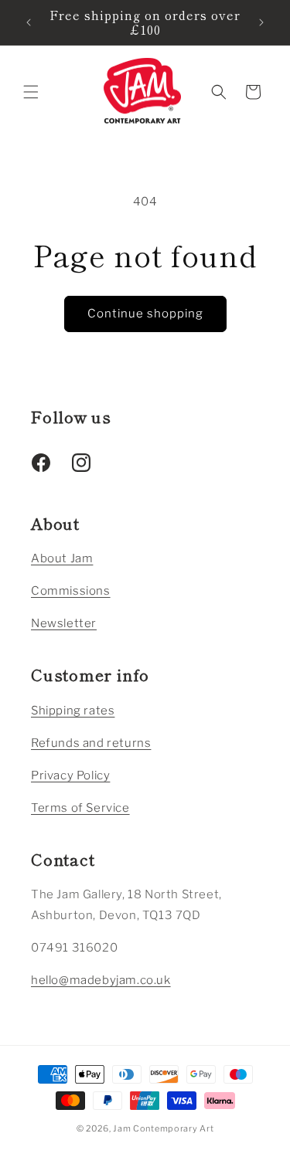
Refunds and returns (91, 743)
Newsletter (64, 623)
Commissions (71, 591)
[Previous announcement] (29, 22)
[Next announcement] (261, 22)
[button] (31, 92)
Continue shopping (145, 314)
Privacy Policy (70, 775)
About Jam (62, 558)
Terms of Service (80, 808)
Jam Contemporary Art (163, 1128)
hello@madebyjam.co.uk (101, 980)
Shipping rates (72, 711)
